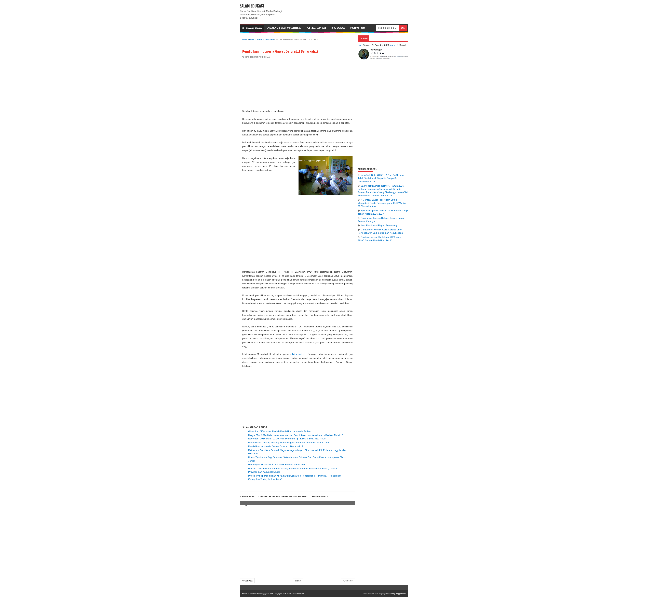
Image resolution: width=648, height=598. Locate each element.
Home (298, 581)
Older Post (348, 581)
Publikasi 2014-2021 (316, 27)
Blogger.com (401, 594)
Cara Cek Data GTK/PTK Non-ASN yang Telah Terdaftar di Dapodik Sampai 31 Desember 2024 (381, 178)
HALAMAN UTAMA (253, 27)
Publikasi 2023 (357, 27)
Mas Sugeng (380, 594)
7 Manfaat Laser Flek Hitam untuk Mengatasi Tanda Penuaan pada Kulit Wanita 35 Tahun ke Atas (382, 203)
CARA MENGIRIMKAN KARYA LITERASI (284, 27)
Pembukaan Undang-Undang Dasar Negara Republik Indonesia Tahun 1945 (289, 442)
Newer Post (247, 581)
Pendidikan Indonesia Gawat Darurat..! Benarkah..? (275, 446)
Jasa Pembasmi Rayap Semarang (378, 225)
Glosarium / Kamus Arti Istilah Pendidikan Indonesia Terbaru (280, 431)
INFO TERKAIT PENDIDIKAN (257, 57)
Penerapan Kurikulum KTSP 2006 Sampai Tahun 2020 (277, 464)
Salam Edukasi (252, 5)
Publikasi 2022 (338, 27)
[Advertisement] (297, 83)
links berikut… (299, 354)
